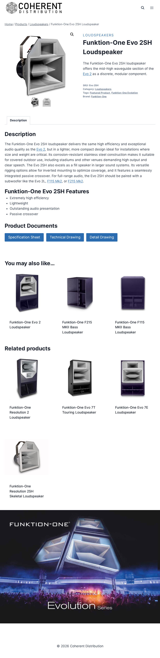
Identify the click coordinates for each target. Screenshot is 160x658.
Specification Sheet (24, 237)
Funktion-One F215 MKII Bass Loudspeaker (77, 327)
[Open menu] (151, 8)
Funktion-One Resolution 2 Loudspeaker (20, 412)
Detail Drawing (102, 237)
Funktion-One (99, 96)
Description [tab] (18, 120)
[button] (72, 34)
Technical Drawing (65, 237)
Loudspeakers (98, 35)
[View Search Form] (142, 7)
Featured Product (100, 92)
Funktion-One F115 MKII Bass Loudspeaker (130, 327)
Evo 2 (87, 74)
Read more (18, 339)
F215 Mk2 (75, 181)
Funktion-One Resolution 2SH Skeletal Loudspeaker (27, 491)
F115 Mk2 (54, 181)
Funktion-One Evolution (124, 92)
